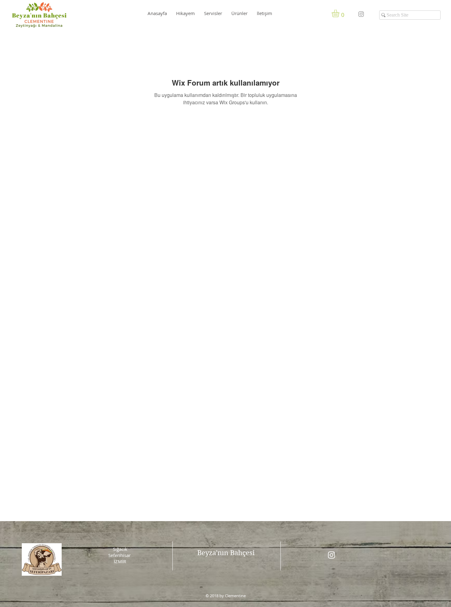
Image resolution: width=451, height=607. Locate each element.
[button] (340, 13)
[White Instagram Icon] (331, 555)
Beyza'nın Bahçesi (226, 553)
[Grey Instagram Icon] (361, 14)
